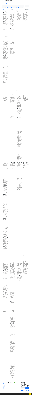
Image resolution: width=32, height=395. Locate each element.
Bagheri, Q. (11, 11)
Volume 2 (17, 7)
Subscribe (27, 388)
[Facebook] (22, 390)
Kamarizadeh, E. (5, 173)
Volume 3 (12, 7)
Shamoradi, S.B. (12, 323)
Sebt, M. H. (11, 276)
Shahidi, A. (11, 301)
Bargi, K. (11, 28)
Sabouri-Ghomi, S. (12, 267)
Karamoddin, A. (5, 185)
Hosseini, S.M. (19, 143)
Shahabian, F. (12, 284)
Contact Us (4, 390)
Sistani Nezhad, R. (12, 369)
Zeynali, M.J (25, 267)
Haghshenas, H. (19, 108)
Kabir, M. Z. (4, 162)
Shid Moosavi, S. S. (12, 357)
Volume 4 (8, 7)
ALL (3, 9)
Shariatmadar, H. (12, 345)
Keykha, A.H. (5, 218)
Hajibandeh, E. (19, 117)
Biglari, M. (11, 44)
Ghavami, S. (11, 109)
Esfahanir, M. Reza (26, 11)
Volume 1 (21, 7)
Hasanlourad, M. (19, 134)
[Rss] (28, 390)
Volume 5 (4, 7)
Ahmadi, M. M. (5, 29)
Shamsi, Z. (11, 336)
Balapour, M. (12, 19)
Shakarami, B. (12, 312)
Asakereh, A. (5, 45)
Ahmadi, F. (4, 21)
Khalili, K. (4, 229)
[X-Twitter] (24, 390)
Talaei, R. (18, 266)
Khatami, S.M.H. (5, 246)
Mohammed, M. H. (19, 172)
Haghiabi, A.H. (19, 99)
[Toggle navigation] (16, 1)
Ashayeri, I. (4, 55)
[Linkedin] (26, 390)
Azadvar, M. (4, 81)
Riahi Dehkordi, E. (5, 305)
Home (3, 383)
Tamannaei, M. (19, 275)
